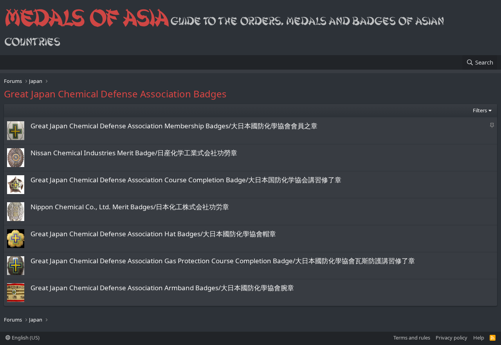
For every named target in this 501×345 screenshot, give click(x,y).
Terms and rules (411, 337)
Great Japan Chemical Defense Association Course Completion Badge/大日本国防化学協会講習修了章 (186, 179)
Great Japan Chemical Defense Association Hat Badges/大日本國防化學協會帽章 (153, 233)
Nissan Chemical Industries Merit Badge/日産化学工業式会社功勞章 (134, 152)
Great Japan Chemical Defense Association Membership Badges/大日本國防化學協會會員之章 (174, 125)
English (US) (25, 337)
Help (478, 337)
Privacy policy (451, 337)
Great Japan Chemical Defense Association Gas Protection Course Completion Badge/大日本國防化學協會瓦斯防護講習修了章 (223, 260)
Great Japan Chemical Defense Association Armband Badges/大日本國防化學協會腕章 (162, 287)
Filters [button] (480, 110)
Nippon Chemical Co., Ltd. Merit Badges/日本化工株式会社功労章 (130, 206)
